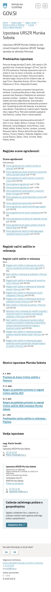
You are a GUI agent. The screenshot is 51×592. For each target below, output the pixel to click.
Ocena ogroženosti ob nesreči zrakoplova (23, 213)
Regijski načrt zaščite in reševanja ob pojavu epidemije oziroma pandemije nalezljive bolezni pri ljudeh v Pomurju (25, 343)
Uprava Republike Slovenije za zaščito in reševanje (23, 563)
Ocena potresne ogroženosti (17, 187)
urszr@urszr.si (10, 569)
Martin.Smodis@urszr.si (16, 455)
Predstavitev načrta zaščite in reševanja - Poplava (25, 420)
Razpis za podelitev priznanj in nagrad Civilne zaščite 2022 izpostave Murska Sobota (23, 406)
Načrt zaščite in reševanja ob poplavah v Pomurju (26, 274)
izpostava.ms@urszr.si (18, 491)
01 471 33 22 (9, 566)
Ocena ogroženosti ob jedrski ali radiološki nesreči (26, 219)
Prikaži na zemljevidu (15, 483)
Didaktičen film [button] (15, 524)
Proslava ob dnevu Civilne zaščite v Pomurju (21, 378)
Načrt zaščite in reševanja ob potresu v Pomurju (26, 305)
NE (14, 552)
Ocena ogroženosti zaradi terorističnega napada (26, 206)
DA (6, 552)
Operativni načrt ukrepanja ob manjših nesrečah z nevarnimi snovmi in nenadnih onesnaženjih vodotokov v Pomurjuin (26, 314)
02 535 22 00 (11, 452)
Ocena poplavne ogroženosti (18, 184)
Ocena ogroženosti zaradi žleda (19, 203)
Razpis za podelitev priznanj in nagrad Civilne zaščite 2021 (23, 391)
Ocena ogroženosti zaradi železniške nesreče (24, 197)
